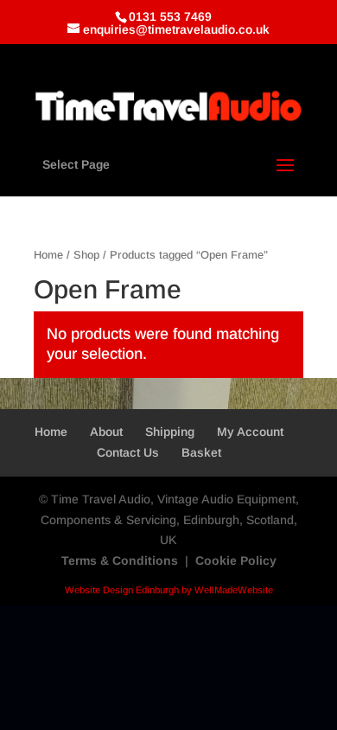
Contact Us (128, 452)
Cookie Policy (236, 560)
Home (48, 254)
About (106, 432)
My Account (250, 432)
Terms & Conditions (119, 560)
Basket (201, 452)
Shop (86, 254)
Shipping (169, 432)
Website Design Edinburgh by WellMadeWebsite (169, 590)
